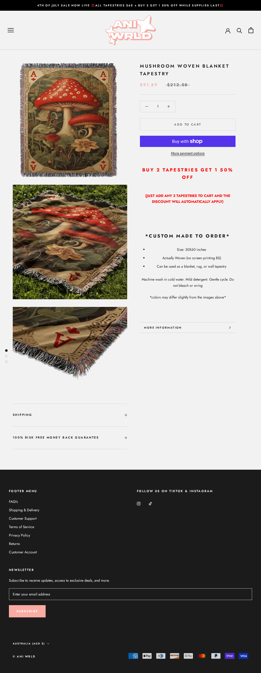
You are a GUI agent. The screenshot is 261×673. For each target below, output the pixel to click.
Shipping (22, 415)
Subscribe (27, 611)
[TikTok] (150, 503)
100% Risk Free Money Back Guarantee (56, 437)
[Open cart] (251, 30)
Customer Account (23, 552)
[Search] (239, 30)
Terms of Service (21, 526)
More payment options (188, 153)
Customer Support (22, 518)
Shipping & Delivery (24, 510)
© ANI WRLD (24, 656)
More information (163, 328)
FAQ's (13, 501)
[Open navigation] (11, 30)
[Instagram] (138, 503)
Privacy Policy (19, 535)
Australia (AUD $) (29, 643)
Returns (14, 543)
